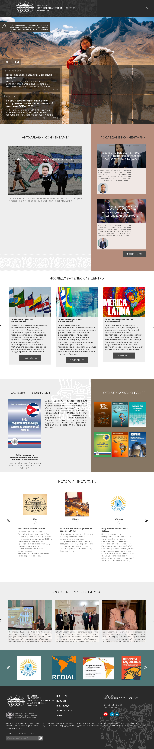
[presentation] (8, 520)
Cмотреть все (134, 254)
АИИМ (59, 716)
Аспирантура (64, 711)
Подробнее (30, 358)
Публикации (63, 706)
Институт (61, 696)
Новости (61, 701)
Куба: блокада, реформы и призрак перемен (29, 76)
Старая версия (69, 8)
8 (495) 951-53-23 (112, 705)
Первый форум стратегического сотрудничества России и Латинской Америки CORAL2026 (29, 103)
